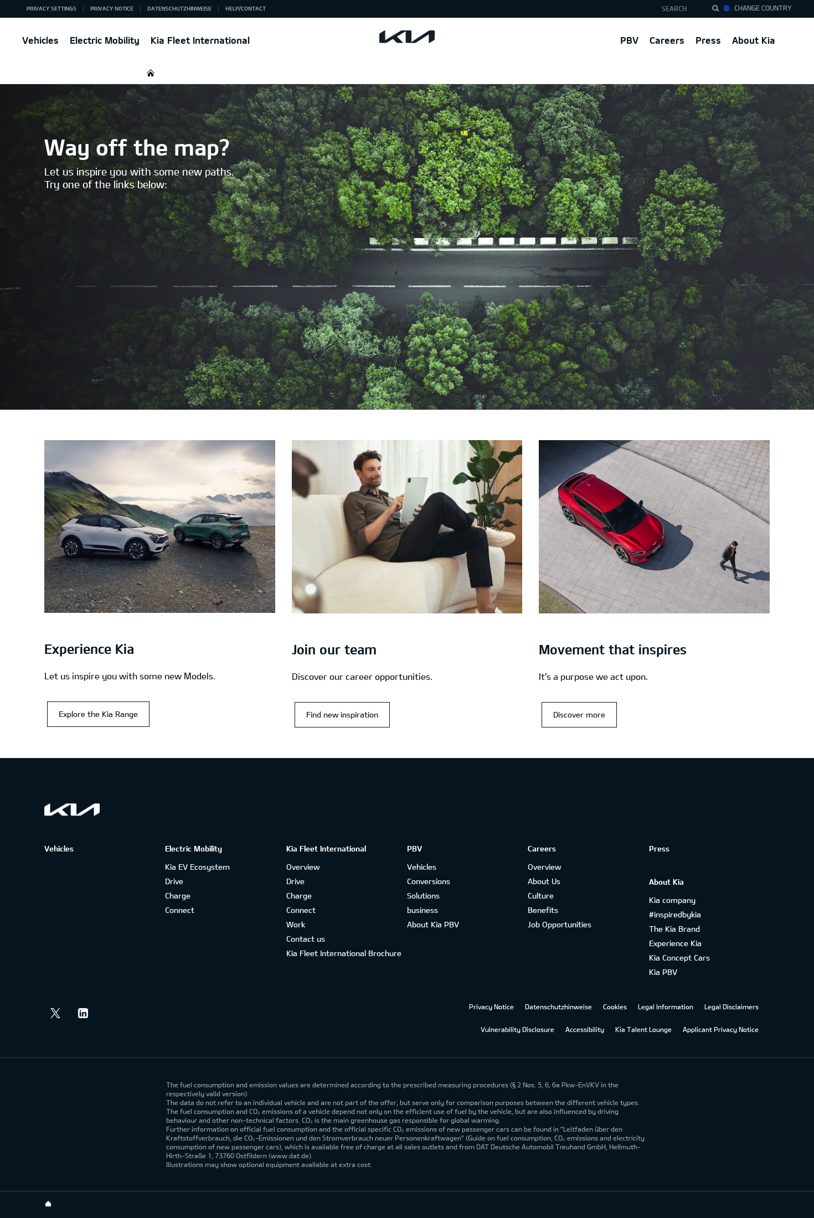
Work (295, 924)
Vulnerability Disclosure (517, 1029)
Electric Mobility (105, 40)
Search (674, 8)
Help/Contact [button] (245, 8)
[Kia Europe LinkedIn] (83, 1013)
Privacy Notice (491, 1006)
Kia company (672, 900)
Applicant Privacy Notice (721, 1029)
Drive (174, 881)
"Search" (718, 10)
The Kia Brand (674, 928)
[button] (677, 9)
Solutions (423, 895)
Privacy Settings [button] (51, 8)
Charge (177, 895)
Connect (179, 910)
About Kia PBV (433, 924)
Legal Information (665, 1006)
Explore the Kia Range (98, 714)
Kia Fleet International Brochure (343, 953)
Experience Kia (675, 943)
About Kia (753, 40)
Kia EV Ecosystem (197, 866)
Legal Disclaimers (731, 1006)
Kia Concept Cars (679, 957)
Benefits (543, 910)
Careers (667, 40)
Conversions (428, 881)
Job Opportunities (559, 924)
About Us (544, 881)
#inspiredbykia (675, 914)
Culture (541, 895)
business (422, 910)
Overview (303, 866)
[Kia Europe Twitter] (55, 1013)
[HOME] (150, 72)
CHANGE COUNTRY (763, 8)
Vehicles (40, 40)
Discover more (579, 714)
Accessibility (584, 1029)
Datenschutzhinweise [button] (179, 8)
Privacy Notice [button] (111, 8)
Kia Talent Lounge (643, 1029)
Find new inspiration (342, 714)
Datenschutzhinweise (558, 1006)
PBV (629, 40)
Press (708, 40)
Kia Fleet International (200, 40)
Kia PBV (663, 972)
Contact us (305, 938)
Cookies (615, 1006)
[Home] (48, 1204)
